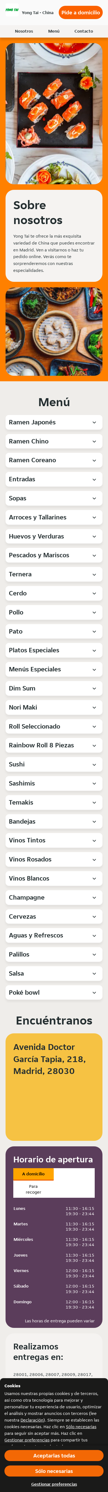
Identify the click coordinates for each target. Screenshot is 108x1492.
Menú (54, 31)
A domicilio (33, 1174)
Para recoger (33, 1189)
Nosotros (24, 31)
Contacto (83, 31)
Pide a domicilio (80, 12)
